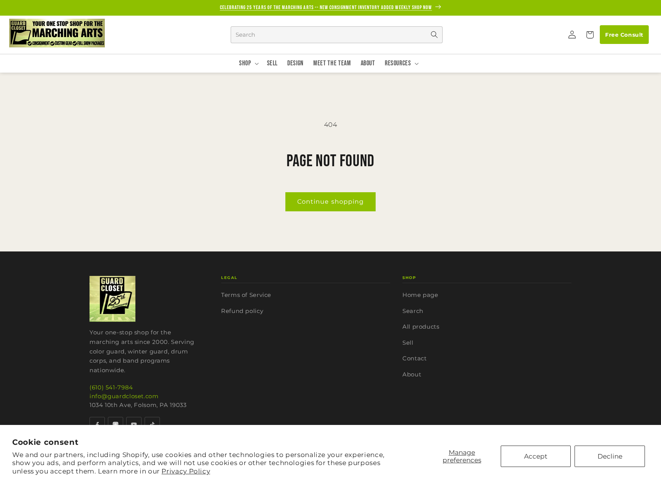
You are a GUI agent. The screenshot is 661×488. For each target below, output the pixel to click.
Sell (408, 342)
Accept (535, 456)
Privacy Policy (185, 471)
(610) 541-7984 (111, 387)
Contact (414, 358)
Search (412, 311)
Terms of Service (246, 294)
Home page (420, 294)
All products (421, 326)
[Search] (434, 35)
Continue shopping (330, 201)
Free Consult (624, 35)
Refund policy (242, 311)
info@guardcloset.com (124, 396)
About (411, 374)
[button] (589, 35)
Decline (610, 456)
